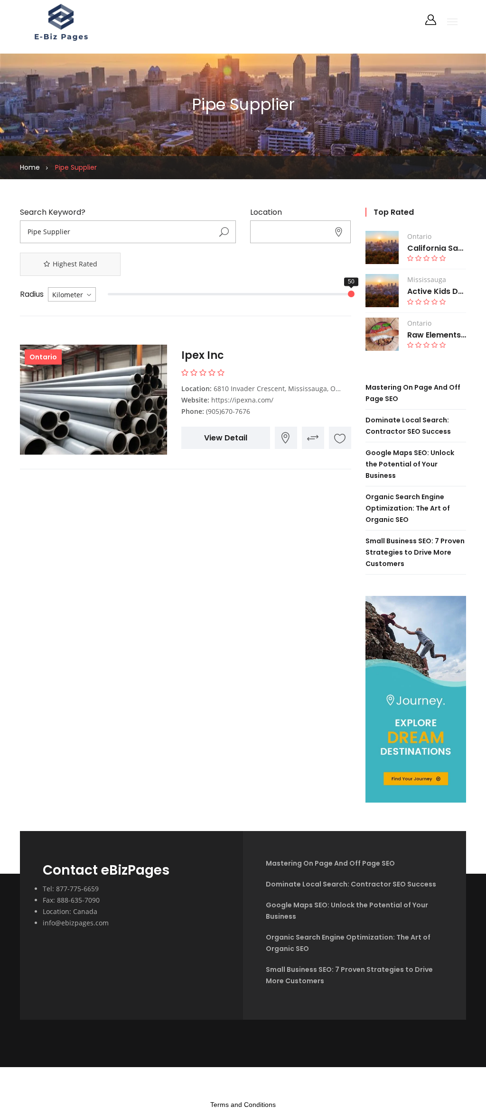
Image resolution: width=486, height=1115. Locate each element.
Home (30, 167)
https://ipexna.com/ (242, 399)
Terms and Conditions (243, 1104)
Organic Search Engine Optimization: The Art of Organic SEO (407, 508)
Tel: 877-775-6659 (71, 888)
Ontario (43, 357)
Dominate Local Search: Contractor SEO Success (351, 884)
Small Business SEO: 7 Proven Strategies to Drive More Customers (415, 552)
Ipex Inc (202, 355)
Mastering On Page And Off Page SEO (330, 863)
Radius (32, 294)
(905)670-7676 (228, 411)
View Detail (225, 437)
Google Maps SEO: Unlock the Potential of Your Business (409, 464)
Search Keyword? (52, 212)
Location (266, 212)
